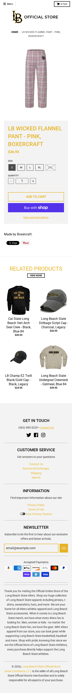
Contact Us (47, 427)
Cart (64, 4)
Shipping (36, 473)
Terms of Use (36, 509)
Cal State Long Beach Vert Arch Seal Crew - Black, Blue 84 (18, 325)
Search (36, 477)
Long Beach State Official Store (41, 666)
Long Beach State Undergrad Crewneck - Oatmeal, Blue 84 (53, 380)
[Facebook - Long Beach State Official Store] (36, 435)
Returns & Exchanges (36, 468)
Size (10, 161)
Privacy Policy (36, 505)
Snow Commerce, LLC (18, 671)
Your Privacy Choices (38, 514)
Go (64, 548)
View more (36, 275)
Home (14, 32)
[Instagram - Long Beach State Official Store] (43, 435)
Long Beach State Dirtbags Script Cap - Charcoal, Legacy (53, 323)
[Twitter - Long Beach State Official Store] (28, 435)
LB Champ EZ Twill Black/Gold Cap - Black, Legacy (18, 380)
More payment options (36, 217)
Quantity (13, 175)
